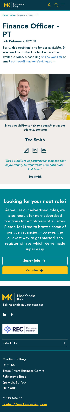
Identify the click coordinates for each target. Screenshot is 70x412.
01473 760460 (12, 398)
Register (32, 270)
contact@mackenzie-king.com (33, 61)
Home (5, 15)
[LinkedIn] (5, 315)
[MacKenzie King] (14, 5)
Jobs (12, 15)
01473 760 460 (51, 57)
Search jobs (32, 261)
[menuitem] (49, 5)
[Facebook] (11, 315)
